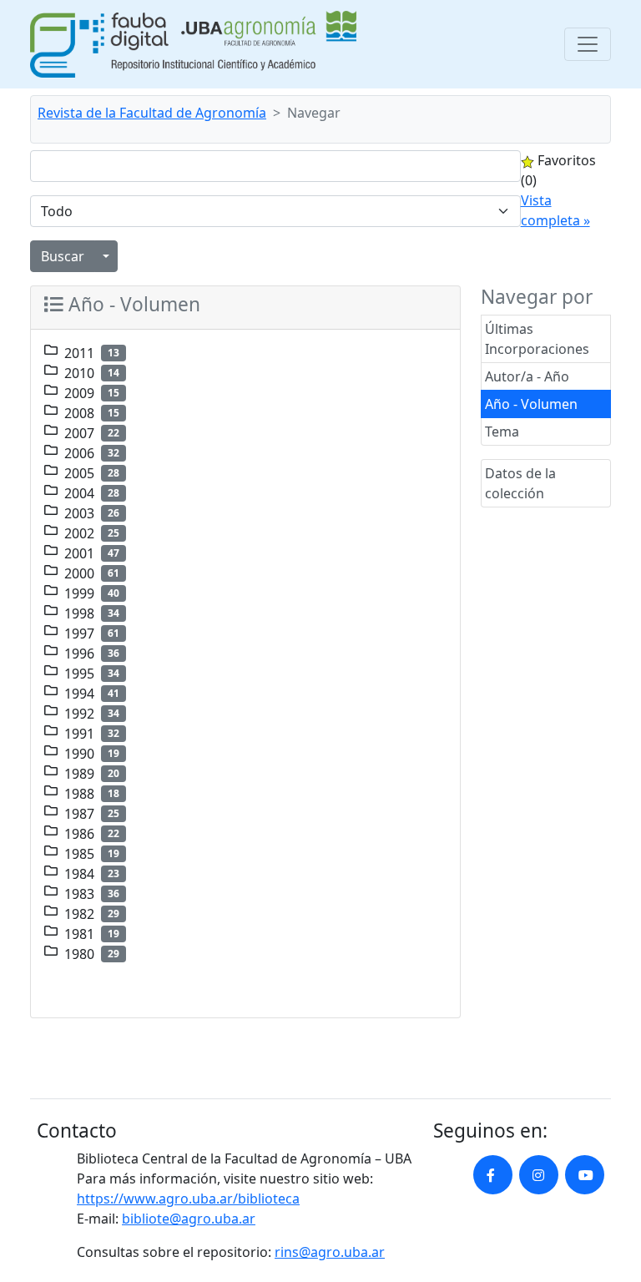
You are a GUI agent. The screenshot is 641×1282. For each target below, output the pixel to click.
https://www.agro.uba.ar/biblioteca (188, 1198)
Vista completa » (555, 210)
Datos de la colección (520, 483)
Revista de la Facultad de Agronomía (152, 112)
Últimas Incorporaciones (537, 339)
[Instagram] (538, 1174)
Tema (502, 431)
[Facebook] (492, 1174)
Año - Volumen (531, 404)
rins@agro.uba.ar (330, 1252)
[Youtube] (584, 1174)
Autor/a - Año (527, 376)
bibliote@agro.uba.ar (188, 1218)
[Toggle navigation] (587, 44)
